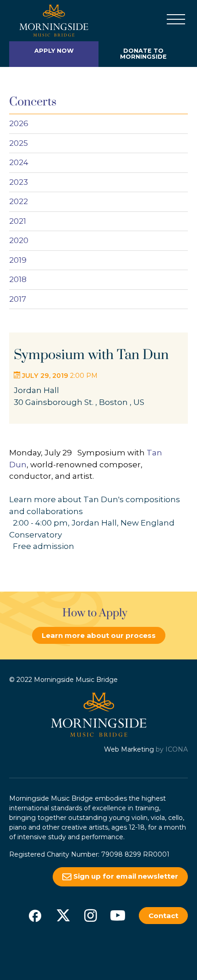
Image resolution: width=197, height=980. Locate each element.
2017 (17, 299)
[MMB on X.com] (63, 915)
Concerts (32, 102)
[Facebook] (35, 915)
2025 (18, 143)
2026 (18, 123)
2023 (18, 182)
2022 (18, 201)
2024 (18, 162)
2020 (18, 240)
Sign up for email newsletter (124, 876)
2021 (17, 221)
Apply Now (54, 50)
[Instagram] (90, 915)
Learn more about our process (99, 635)
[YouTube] (118, 915)
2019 (18, 260)
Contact (163, 915)
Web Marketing (129, 749)
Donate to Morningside (143, 53)
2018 (18, 279)
